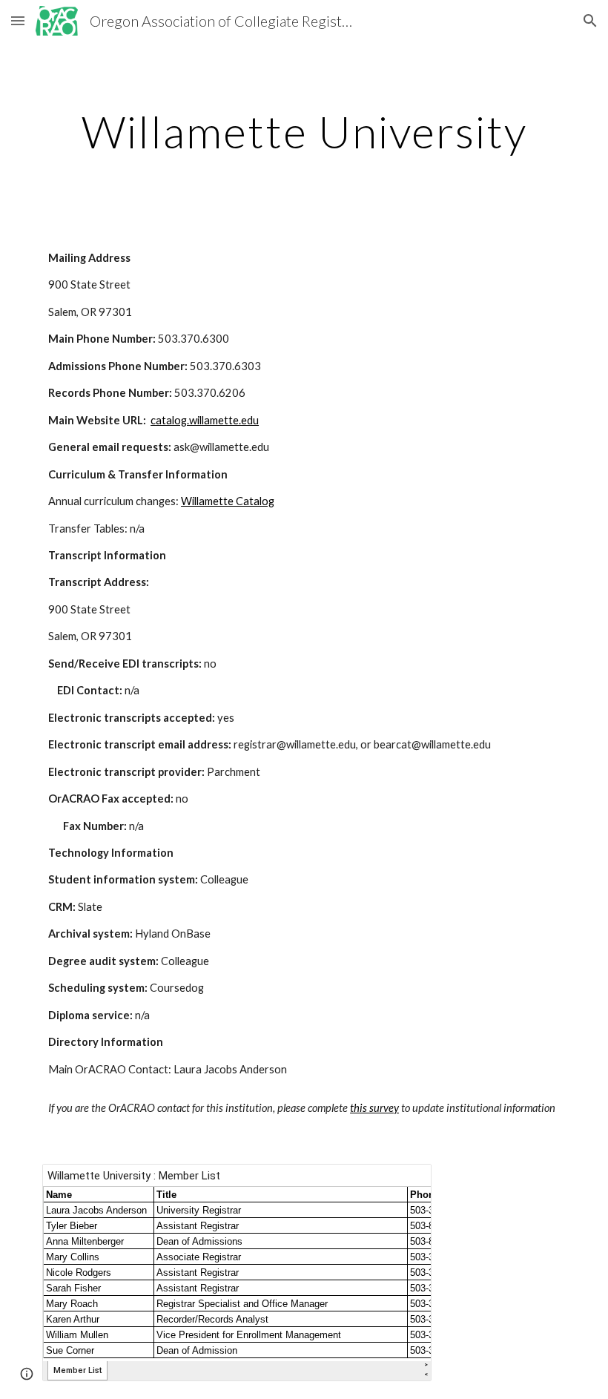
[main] (304, 131)
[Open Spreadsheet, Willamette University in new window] (403, 1183)
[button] (18, 20)
